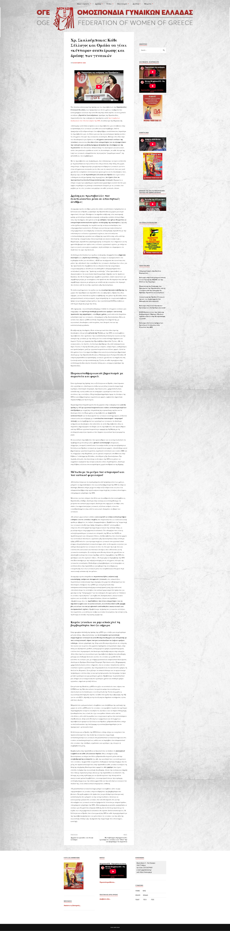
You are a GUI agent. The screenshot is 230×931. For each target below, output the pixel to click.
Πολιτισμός (122, 3)
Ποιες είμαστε (83, 3)
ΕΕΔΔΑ (145, 895)
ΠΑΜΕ (137, 891)
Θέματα (147, 3)
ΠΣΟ (145, 899)
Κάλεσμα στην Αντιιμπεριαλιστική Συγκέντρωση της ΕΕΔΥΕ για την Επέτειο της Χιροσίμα (152, 279)
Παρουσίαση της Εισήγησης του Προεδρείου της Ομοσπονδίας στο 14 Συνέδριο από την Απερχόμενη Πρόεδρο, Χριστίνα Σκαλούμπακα (152, 289)
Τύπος (109, 3)
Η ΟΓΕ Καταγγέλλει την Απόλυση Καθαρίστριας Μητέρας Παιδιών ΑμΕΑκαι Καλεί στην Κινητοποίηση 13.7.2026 (152, 315)
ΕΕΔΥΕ (137, 895)
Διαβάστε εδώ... (105, 899)
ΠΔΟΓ (137, 899)
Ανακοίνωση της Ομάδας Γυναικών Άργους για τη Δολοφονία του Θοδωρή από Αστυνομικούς (152, 299)
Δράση (98, 3)
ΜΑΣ (144, 891)
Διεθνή (136, 3)
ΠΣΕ (152, 899)
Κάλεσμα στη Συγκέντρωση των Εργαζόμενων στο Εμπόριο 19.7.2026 (152, 307)
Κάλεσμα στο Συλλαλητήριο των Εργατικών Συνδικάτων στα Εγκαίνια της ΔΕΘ (151, 325)
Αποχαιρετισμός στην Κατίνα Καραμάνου (150, 272)
